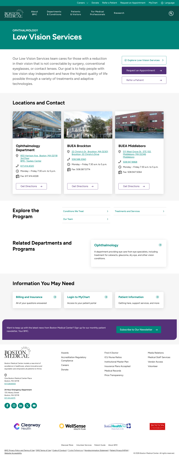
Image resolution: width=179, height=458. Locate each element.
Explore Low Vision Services (144, 60)
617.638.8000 (10, 384)
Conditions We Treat (73, 211)
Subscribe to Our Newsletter (136, 329)
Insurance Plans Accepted (117, 366)
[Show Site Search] (171, 13)
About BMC (113, 445)
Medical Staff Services (159, 357)
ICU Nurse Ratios (113, 357)
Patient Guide (99, 445)
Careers (65, 365)
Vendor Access (155, 361)
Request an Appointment (132, 2)
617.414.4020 (27, 166)
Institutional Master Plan (116, 361)
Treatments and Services (127, 211)
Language (170, 2)
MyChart (153, 2)
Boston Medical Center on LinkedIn (20, 405)
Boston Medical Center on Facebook (7, 405)
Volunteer (153, 366)
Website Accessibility (13, 453)
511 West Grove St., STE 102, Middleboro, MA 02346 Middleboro (137, 154)
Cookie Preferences (75, 450)
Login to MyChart (78, 297)
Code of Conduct (59, 450)
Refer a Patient (109, 2)
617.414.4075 (9, 398)
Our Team (68, 219)
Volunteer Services (84, 445)
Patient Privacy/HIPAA (119, 450)
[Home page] (17, 357)
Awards (65, 352)
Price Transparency (113, 375)
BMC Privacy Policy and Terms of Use (19, 450)
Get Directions (29, 186)
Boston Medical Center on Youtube (34, 405)
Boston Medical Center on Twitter (27, 405)
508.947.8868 (130, 162)
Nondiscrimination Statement (96, 450)
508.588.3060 (79, 159)
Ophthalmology (106, 245)
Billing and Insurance (29, 297)
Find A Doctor (111, 352)
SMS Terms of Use (43, 450)
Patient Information (130, 297)
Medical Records (112, 370)
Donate (95, 2)
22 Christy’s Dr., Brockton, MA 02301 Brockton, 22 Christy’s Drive (90, 153)
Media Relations (156, 352)
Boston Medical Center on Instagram (14, 405)
